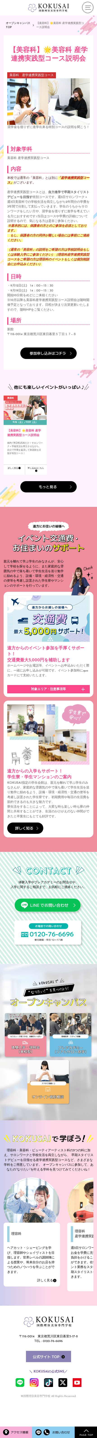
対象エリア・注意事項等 (48, 689)
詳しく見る (13, 468)
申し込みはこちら (36, 468)
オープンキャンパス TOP (18, 25)
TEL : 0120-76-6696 (48, 1341)
